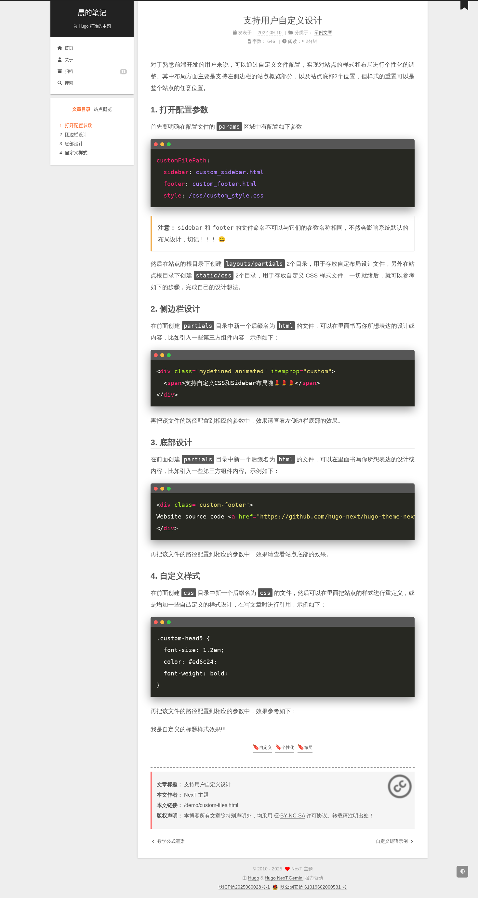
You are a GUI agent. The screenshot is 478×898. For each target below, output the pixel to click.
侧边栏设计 (76, 134)
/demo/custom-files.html (211, 805)
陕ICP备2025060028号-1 (244, 887)
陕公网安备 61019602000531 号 (313, 887)
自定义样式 (76, 152)
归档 (95, 71)
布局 (308, 747)
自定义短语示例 (392, 841)
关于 (69, 59)
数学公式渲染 (170, 841)
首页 (69, 47)
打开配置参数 (78, 125)
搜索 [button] (69, 83)
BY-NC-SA (292, 815)
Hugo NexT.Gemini (284, 877)
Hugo (253, 877)
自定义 (265, 747)
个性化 (288, 747)
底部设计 (74, 143)
